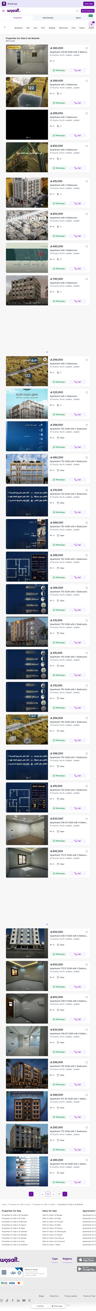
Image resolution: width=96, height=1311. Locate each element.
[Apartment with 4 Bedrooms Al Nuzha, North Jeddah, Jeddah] (27, 272)
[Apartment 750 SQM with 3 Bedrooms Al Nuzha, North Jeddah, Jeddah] (27, 581)
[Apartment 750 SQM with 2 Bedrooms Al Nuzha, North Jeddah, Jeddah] (27, 516)
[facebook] (12, 1300)
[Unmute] (45, 359)
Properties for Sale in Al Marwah (14, 1222)
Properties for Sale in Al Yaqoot (14, 1225)
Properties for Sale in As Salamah (15, 1245)
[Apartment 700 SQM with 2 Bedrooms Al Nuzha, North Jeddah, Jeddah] (27, 450)
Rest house (63, 28)
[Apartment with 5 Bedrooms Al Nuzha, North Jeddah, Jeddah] (27, 305)
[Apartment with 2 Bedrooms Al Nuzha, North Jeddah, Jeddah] (27, 418)
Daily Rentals (48, 18)
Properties (17, 18)
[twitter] (29, 1300)
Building (52, 28)
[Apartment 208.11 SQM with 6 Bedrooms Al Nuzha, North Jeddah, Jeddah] (27, 958)
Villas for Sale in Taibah (51, 1245)
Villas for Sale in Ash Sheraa (53, 1238)
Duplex (91, 28)
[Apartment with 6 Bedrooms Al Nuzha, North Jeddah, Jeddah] (27, 239)
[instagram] (1, 1300)
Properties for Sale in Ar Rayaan (14, 1238)
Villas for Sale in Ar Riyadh (52, 1235)
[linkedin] (18, 1300)
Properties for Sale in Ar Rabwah (14, 1231)
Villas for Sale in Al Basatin (52, 1215)
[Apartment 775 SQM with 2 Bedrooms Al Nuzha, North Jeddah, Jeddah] (27, 1153)
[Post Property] (77, 11)
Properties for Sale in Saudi (19, 1204)
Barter (84, 17)
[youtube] (23, 1300)
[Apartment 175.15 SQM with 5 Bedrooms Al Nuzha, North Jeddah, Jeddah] (27, 877)
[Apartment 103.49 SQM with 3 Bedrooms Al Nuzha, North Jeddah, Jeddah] (27, 1120)
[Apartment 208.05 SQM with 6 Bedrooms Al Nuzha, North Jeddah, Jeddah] (27, 844)
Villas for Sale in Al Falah (51, 1218)
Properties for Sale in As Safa (13, 1241)
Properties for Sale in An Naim (13, 1228)
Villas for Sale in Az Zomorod (53, 1241)
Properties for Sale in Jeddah (44, 1204)
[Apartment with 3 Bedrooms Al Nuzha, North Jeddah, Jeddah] (27, 207)
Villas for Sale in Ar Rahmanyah (54, 1231)
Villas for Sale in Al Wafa (51, 1225)
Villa (27, 28)
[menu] (3, 11)
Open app (89, 4)
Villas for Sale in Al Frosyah (52, 1222)
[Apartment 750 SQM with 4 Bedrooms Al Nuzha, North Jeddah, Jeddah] (27, 483)
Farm (74, 28)
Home (4, 1204)
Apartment (18, 28)
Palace (82, 28)
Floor (43, 28)
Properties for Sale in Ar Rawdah (14, 1235)
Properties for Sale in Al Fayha (13, 1218)
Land (35, 28)
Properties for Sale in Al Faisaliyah (15, 1215)
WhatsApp (60, 70)
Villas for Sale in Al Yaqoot (52, 1228)
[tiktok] (7, 1300)
